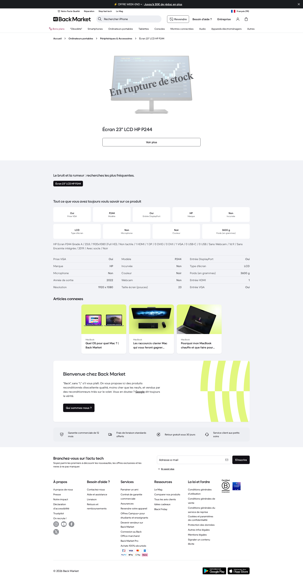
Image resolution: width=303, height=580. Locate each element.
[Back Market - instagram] (56, 524)
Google (140, 391)
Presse (57, 494)
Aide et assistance (97, 494)
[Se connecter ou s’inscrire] (237, 19)
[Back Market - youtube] (64, 524)
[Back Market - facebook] (71, 524)
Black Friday (160, 509)
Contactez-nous (96, 489)
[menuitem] (95, 29)
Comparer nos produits (167, 494)
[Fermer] (299, 4)
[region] (151, 329)
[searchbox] (131, 18)
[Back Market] (72, 19)
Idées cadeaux (162, 504)
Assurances (127, 503)
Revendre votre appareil (134, 508)
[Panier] (246, 19)
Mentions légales (197, 534)
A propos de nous (63, 489)
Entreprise (224, 19)
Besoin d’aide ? (202, 19)
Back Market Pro (129, 540)
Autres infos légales (199, 529)
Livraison (92, 499)
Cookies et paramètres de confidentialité (200, 518)
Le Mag (158, 489)
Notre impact (60, 499)
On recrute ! (59, 518)
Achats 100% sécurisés (133, 545)
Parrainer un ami (129, 489)
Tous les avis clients (165, 499)
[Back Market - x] (56, 532)
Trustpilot (58, 513)
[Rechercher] (100, 19)
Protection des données (201, 524)
